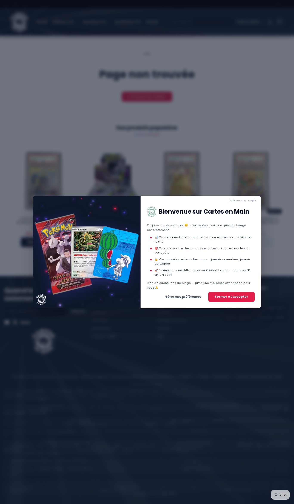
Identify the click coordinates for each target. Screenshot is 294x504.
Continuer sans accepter (243, 200)
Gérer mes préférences (183, 297)
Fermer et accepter (231, 296)
